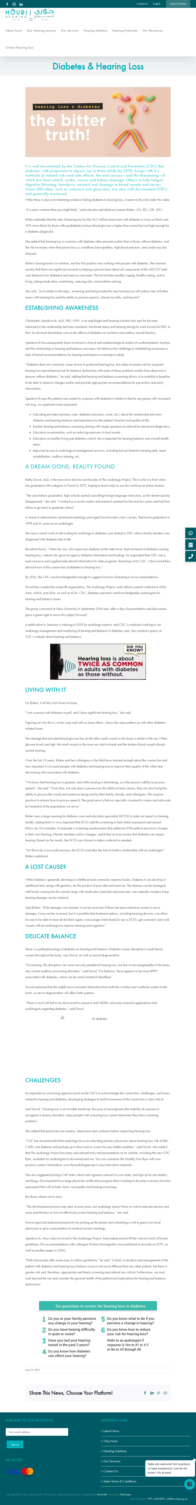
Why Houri (110, 1441)
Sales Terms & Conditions (119, 1481)
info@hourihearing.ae (176, 1498)
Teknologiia (125, 1494)
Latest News (111, 1431)
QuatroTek (102, 1494)
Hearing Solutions (115, 1451)
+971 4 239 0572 (156, 1498)
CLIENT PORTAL (178, 4)
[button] (190, 533)
